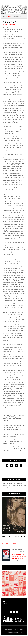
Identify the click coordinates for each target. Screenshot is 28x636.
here (13, 487)
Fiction (6, 24)
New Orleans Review (14, 9)
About (4, 601)
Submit (5, 608)
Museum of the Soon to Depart (13, 536)
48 (3, 24)
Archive (5, 605)
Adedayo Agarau (11, 539)
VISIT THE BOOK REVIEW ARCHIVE (11, 543)
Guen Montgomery (14, 632)
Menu (15, 2)
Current (5, 603)
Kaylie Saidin (12, 24)
